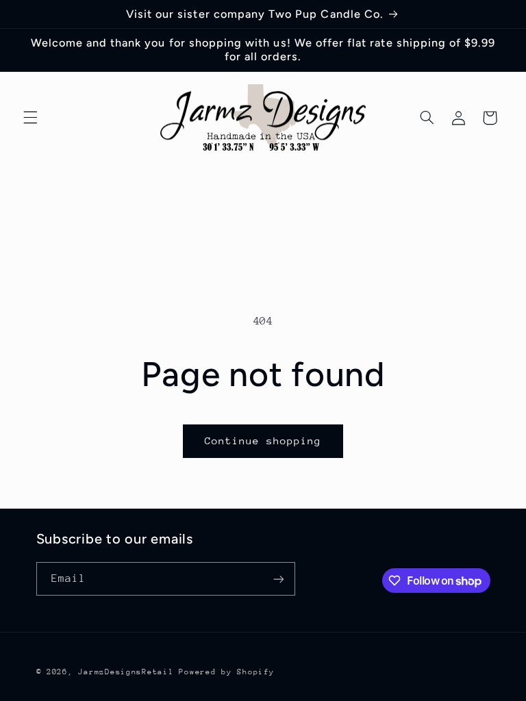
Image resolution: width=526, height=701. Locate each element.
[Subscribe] (278, 579)
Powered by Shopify (226, 671)
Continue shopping (263, 440)
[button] (30, 117)
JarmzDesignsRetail (125, 671)
